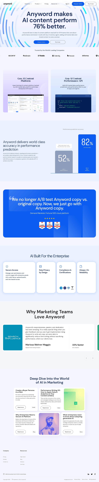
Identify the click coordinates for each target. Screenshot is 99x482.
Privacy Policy (77, 479)
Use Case (22, 464)
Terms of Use (84, 479)
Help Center (23, 456)
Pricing (4, 456)
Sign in (67, 4)
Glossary (22, 461)
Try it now (91, 4)
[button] (28, 4)
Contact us (5, 461)
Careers (5, 459)
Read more (21, 407)
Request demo (78, 4)
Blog (21, 459)
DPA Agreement (92, 479)
